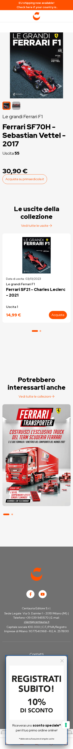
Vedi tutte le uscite (35, 226)
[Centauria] (36, 16)
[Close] (62, 661)
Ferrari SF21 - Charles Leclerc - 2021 (35, 292)
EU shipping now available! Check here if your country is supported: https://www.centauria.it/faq (37, 5)
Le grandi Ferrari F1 (22, 116)
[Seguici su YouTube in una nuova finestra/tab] (43, 594)
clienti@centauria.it (36, 622)
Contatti (37, 654)
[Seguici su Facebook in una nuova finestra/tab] (30, 594)
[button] (16, 106)
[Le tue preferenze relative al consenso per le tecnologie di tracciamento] (66, 725)
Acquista (58, 315)
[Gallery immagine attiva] (36, 64)
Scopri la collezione (36, 487)
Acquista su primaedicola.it (24, 179)
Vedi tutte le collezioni (35, 396)
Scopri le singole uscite (36, 499)
